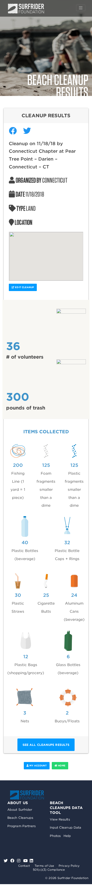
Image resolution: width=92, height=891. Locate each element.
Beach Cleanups (20, 817)
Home (61, 765)
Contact (24, 866)
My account (38, 765)
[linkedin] (31, 860)
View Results (60, 819)
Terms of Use (44, 866)
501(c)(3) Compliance (49, 869)
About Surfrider (19, 809)
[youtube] (25, 860)
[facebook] (12, 860)
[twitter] (6, 860)
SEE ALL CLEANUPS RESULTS (46, 745)
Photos (55, 835)
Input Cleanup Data (65, 827)
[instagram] (19, 860)
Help (67, 835)
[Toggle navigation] (80, 8)
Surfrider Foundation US (26, 8)
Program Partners (21, 826)
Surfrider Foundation (27, 795)
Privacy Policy (69, 866)
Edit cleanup (24, 287)
